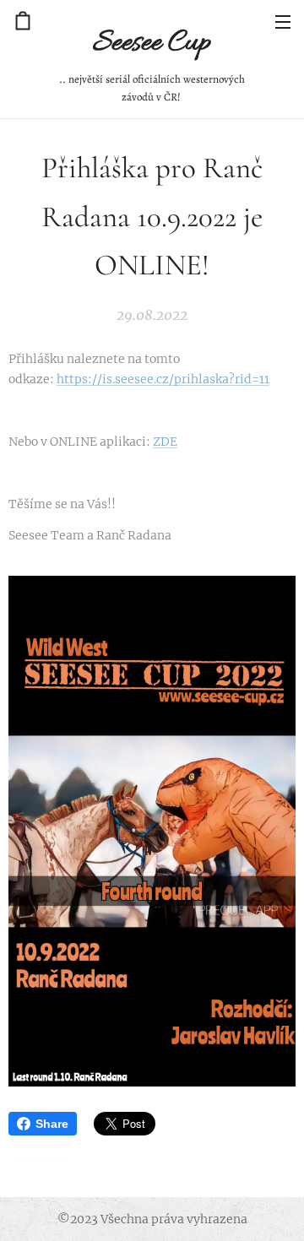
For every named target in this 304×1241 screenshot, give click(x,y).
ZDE (165, 441)
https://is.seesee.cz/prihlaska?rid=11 (163, 379)
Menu (283, 21)
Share (51, 1123)
